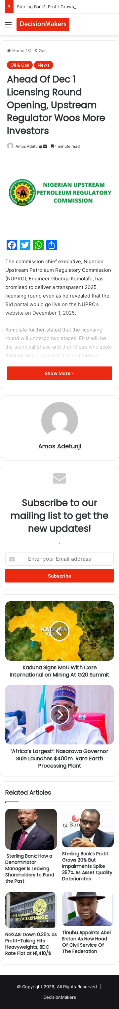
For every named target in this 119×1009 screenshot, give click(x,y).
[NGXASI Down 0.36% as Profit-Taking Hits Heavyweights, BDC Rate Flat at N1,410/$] (31, 910)
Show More (58, 373)
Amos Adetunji (29, 146)
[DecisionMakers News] (43, 24)
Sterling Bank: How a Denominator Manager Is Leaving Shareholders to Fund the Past (29, 868)
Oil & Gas (37, 50)
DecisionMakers (59, 997)
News (44, 65)
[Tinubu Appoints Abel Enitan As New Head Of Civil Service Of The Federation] (88, 909)
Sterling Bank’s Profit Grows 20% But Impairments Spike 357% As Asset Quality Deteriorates (87, 866)
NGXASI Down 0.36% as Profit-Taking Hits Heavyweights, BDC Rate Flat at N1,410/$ (31, 944)
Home (17, 50)
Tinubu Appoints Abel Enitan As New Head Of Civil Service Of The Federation (86, 942)
